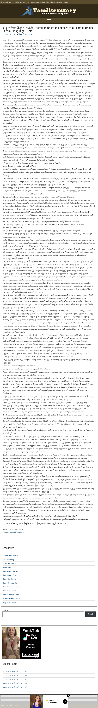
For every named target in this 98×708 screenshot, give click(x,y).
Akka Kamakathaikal (10, 556)
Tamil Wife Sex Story (11, 595)
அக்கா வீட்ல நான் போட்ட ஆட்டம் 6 (15, 687)
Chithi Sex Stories (9, 563)
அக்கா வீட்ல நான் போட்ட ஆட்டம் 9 (15, 675)
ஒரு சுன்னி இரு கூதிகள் (15, 532)
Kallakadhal (7, 567)
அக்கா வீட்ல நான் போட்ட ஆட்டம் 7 (15, 683)
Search (5, 610)
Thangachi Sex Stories (11, 599)
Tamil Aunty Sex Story (11, 571)
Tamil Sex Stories (25, 34)
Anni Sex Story (8, 560)
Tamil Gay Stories (9, 579)
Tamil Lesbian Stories (11, 587)
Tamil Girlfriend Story (11, 583)
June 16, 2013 (10, 34)
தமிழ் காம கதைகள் (10, 602)
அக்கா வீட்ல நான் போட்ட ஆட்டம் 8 (15, 679)
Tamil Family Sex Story (11, 575)
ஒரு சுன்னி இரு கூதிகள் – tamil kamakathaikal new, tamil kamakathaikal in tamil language (48, 29)
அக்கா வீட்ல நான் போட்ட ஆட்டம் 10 (15, 672)
